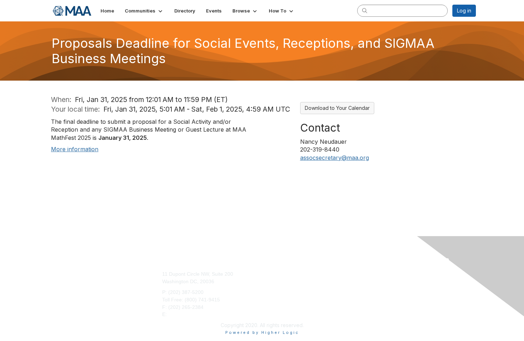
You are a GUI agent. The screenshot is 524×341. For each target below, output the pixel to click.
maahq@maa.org (188, 314)
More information (74, 149)
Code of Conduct (387, 281)
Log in (464, 10)
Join (269, 274)
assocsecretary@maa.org (334, 157)
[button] (144, 10)
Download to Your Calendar (337, 108)
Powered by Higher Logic (262, 332)
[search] (364, 10)
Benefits (274, 281)
